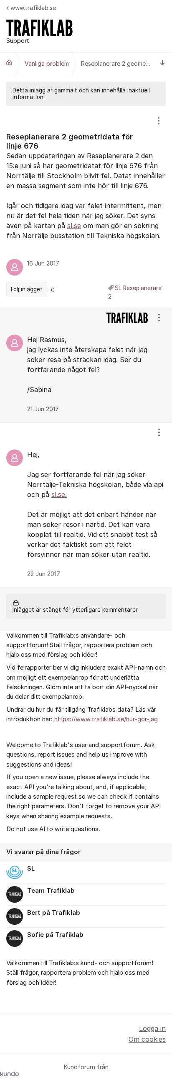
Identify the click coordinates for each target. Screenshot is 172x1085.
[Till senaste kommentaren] (162, 64)
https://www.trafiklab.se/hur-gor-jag (106, 719)
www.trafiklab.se (33, 7)
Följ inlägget (27, 289)
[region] (86, 206)
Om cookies (147, 1039)
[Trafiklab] (9, 62)
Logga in (152, 1028)
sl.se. (59, 494)
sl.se (74, 225)
